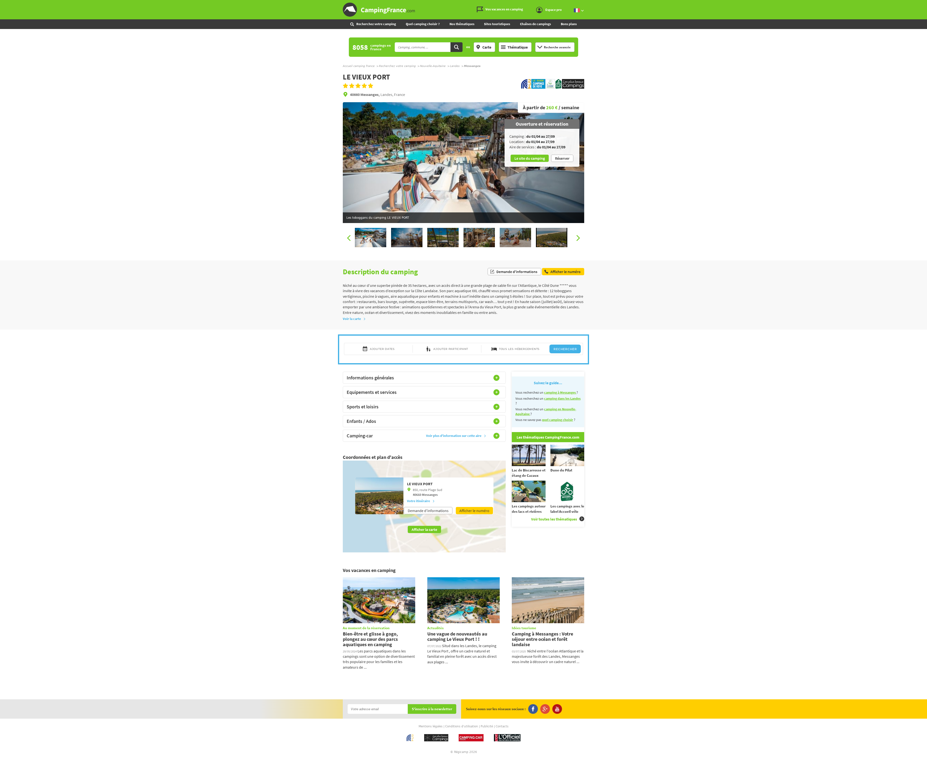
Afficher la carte (424, 529)
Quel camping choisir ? (423, 24)
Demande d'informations (516, 271)
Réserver (562, 158)
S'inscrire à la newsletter (432, 709)
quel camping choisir (557, 420)
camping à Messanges (560, 392)
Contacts (502, 726)
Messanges (430, 494)
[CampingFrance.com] (463, 9)
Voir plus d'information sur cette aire (453, 436)
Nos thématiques (461, 24)
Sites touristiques (497, 24)
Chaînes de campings (535, 24)
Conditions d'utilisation (461, 726)
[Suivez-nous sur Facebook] (533, 709)
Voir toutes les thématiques (554, 519)
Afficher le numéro (474, 510)
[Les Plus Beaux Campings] (573, 87)
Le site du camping (529, 158)
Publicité (487, 726)
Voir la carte (352, 319)
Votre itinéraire (418, 501)
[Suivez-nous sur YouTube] (557, 709)
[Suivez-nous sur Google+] (545, 709)
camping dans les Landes (562, 398)
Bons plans (569, 24)
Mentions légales (430, 726)
